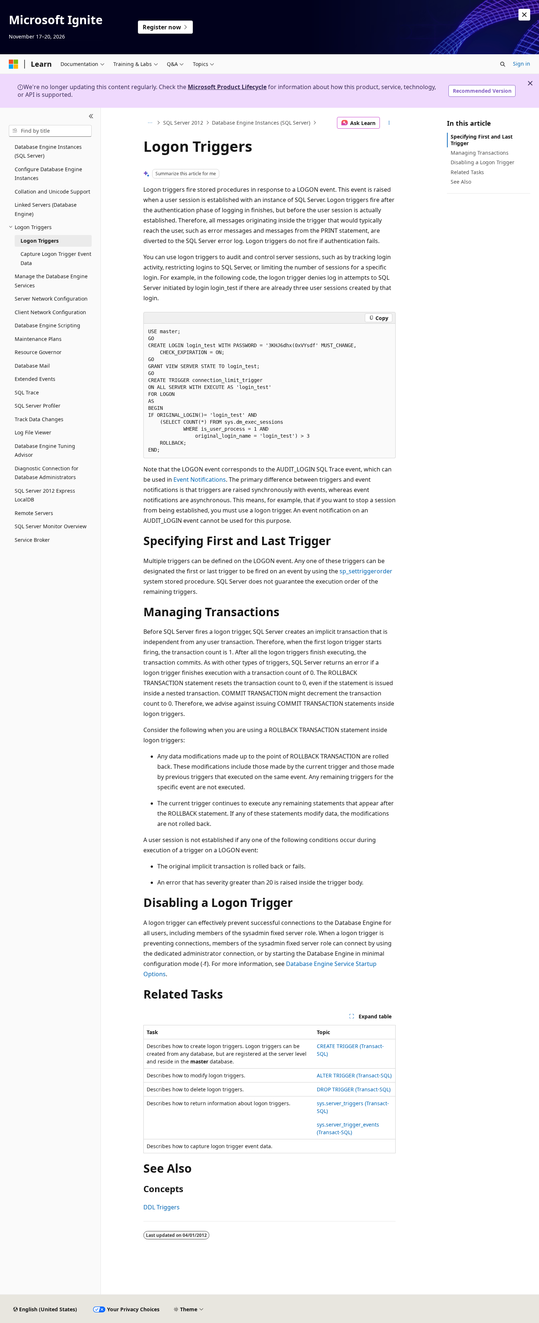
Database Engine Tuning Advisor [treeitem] (45, 450)
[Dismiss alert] (524, 15)
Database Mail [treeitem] (32, 365)
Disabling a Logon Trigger (482, 162)
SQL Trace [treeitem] (27, 392)
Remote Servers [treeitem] (34, 513)
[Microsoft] (13, 64)
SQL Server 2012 (183, 122)
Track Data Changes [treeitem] (39, 419)
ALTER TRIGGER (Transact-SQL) (354, 1075)
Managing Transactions (480, 152)
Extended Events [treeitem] (35, 378)
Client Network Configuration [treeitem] (50, 312)
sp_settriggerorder (366, 571)
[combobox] (50, 131)
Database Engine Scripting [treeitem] (47, 325)
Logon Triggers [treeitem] (40, 240)
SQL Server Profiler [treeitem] (37, 405)
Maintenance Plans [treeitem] (38, 338)
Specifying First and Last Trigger (482, 140)
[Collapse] (91, 116)
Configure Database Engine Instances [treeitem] (48, 174)
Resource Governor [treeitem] (38, 352)
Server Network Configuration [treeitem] (51, 298)
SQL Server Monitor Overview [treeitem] (51, 526)
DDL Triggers (161, 1207)
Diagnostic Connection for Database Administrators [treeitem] (46, 473)
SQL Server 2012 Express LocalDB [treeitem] (45, 495)
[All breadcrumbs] (149, 123)
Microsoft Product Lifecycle (227, 87)
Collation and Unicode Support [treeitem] (52, 191)
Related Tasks (467, 172)
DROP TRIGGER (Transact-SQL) (353, 1089)
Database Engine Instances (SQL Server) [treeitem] (48, 151)
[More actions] (389, 123)
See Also (461, 181)
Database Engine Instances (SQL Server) (261, 122)
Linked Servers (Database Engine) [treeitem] (46, 209)
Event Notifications (199, 479)
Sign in (521, 63)
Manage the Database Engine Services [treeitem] (51, 281)
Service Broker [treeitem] (32, 539)
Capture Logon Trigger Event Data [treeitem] (56, 258)
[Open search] (502, 64)
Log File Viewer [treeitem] (33, 432)
